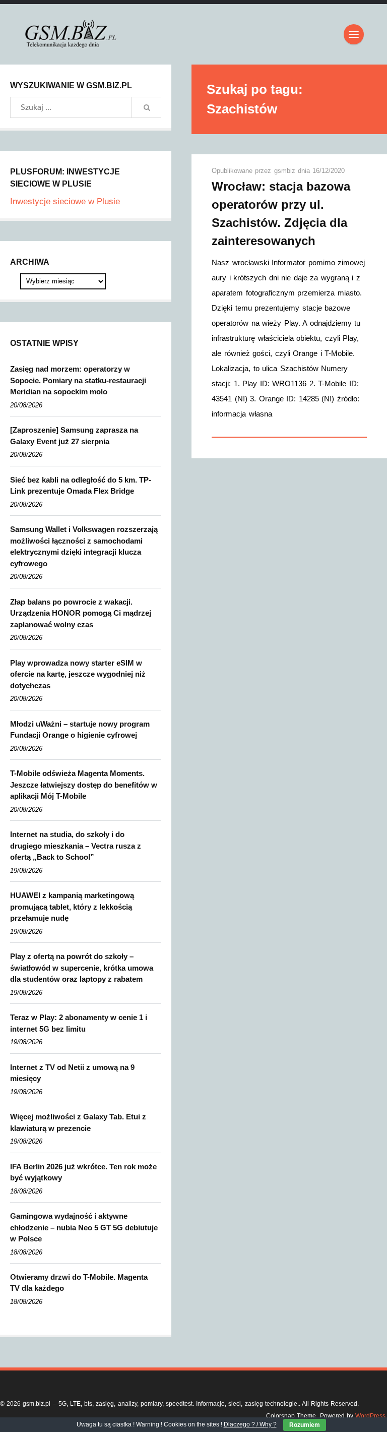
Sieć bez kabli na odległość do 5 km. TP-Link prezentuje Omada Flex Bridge (80, 485)
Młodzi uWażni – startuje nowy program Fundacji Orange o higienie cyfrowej (80, 730)
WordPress (370, 1415)
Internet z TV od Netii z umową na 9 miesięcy (72, 1073)
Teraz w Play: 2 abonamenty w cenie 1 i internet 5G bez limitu (78, 1023)
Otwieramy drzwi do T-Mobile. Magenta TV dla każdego (79, 1283)
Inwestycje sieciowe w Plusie (65, 201)
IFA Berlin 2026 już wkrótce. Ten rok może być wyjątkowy (83, 1172)
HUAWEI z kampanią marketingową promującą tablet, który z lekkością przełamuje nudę (72, 906)
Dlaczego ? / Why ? (250, 1424)
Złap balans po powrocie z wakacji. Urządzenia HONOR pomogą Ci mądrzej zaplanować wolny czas (80, 613)
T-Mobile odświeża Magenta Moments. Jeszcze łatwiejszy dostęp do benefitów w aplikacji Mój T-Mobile (83, 784)
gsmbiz (286, 170)
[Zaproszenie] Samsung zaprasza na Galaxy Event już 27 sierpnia (74, 436)
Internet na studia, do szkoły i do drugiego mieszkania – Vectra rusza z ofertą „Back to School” (75, 845)
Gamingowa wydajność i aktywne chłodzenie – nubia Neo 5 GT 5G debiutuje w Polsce (84, 1227)
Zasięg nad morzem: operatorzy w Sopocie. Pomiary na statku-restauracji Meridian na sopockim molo (78, 380)
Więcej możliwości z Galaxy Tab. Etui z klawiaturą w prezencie (78, 1122)
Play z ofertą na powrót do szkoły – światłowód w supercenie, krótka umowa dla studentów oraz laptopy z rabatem (81, 967)
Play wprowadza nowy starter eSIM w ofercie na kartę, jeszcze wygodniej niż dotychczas (78, 674)
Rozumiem (304, 1424)
